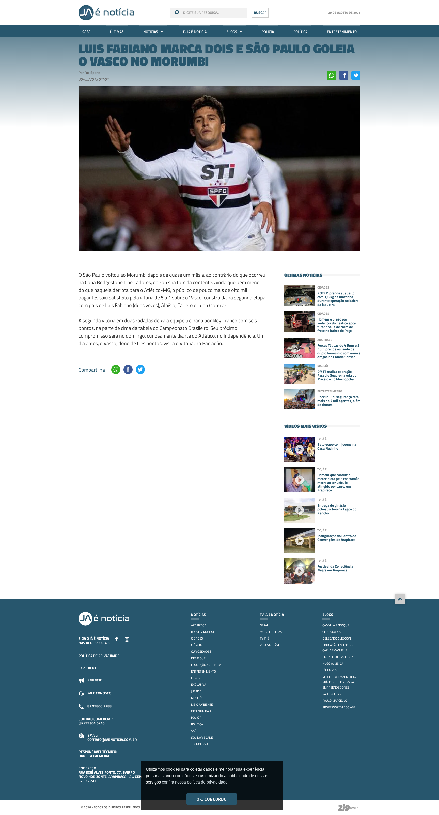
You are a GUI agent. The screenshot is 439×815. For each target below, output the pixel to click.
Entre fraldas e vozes (339, 656)
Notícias (150, 31)
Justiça (196, 691)
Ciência (196, 645)
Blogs (231, 31)
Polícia (268, 31)
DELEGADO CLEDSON (336, 638)
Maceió (196, 697)
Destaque (198, 658)
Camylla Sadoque (335, 625)
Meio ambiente (202, 704)
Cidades (197, 638)
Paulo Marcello (334, 700)
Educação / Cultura (206, 664)
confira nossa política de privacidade (195, 782)
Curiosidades (201, 651)
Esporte (197, 678)
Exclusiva (198, 684)
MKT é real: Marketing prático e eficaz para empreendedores (339, 682)
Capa (86, 31)
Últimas (117, 31)
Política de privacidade (99, 655)
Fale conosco (99, 693)
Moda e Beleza (271, 631)
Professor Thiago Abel (339, 707)
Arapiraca (198, 625)
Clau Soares (331, 631)
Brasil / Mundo (202, 631)
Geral (264, 625)
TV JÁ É (264, 638)
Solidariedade (202, 737)
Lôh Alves (329, 670)
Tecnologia (199, 744)
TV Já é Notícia (195, 31)
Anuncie (94, 680)
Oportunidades (202, 711)
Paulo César (331, 694)
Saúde (195, 730)
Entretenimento (342, 31)
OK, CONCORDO (212, 799)
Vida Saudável (270, 645)
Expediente (88, 667)
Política (300, 31)
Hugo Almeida (332, 663)
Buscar (260, 12)
